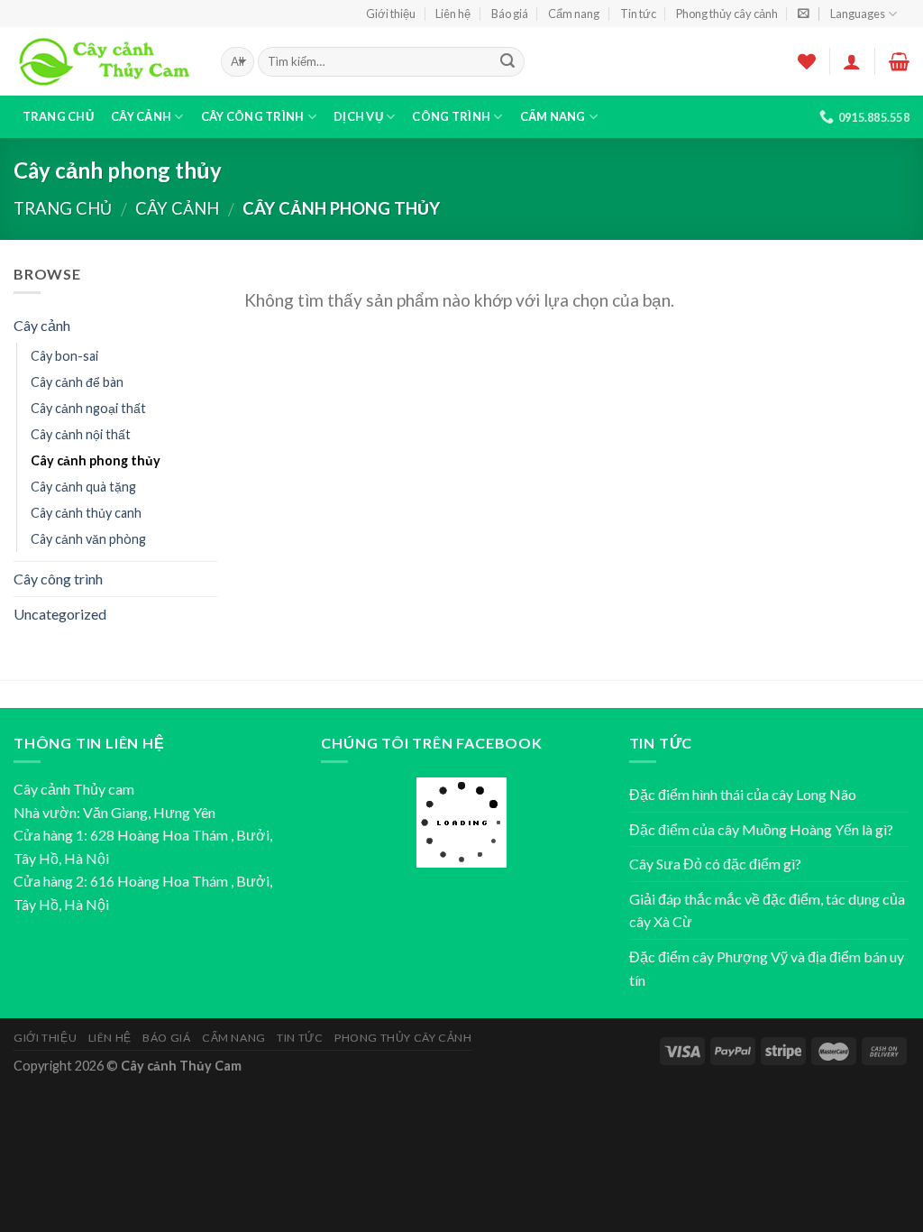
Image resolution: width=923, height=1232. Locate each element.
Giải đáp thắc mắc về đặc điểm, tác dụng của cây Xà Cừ (767, 910)
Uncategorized (60, 613)
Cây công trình (253, 116)
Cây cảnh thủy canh (86, 512)
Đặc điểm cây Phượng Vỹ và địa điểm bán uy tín (766, 968)
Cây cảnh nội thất (81, 434)
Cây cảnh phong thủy (95, 460)
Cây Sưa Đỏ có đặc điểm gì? (715, 863)
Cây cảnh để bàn (77, 382)
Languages (857, 13)
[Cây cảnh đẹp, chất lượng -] (104, 62)
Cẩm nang (573, 13)
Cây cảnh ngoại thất (88, 408)
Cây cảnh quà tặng (83, 486)
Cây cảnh (141, 116)
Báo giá (509, 13)
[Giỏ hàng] (899, 61)
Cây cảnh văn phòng (88, 539)
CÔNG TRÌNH (451, 116)
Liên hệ (453, 13)
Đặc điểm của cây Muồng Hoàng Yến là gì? (761, 829)
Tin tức (638, 13)
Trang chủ (58, 116)
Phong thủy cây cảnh (727, 13)
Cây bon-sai (64, 355)
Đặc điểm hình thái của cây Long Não (742, 794)
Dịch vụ (358, 116)
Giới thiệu (391, 13)
